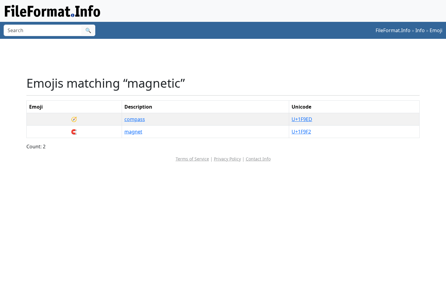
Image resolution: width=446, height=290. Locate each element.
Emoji (436, 30)
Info (420, 30)
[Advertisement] (226, 57)
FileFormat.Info (393, 30)
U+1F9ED (302, 119)
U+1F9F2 (301, 131)
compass (134, 119)
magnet (133, 131)
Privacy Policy (227, 159)
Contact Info (258, 159)
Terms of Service (192, 159)
